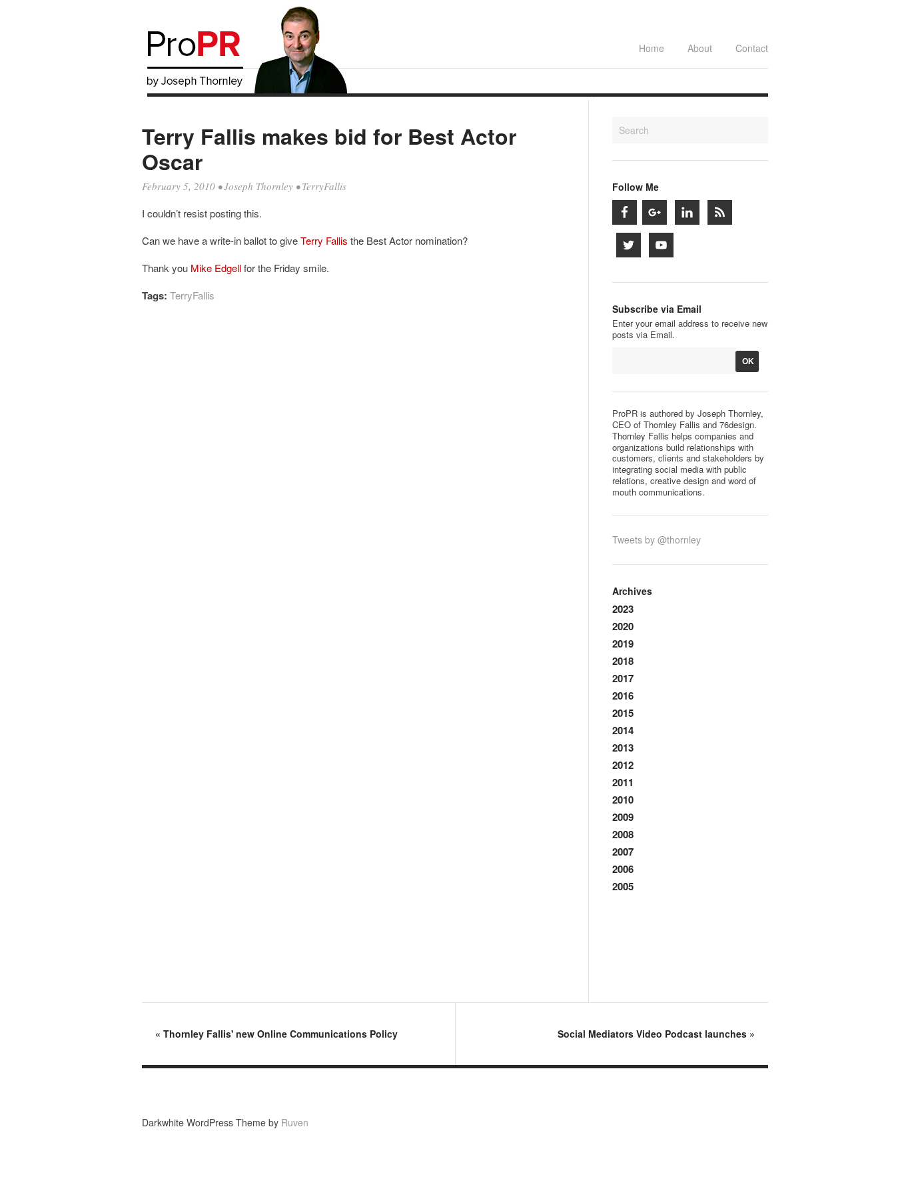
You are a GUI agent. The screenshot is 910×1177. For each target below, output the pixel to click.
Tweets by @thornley (656, 539)
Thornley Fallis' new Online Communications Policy (276, 1033)
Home (651, 48)
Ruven (294, 1122)
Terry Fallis (324, 240)
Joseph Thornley (258, 186)
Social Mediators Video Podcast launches (656, 1033)
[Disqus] (354, 494)
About (699, 48)
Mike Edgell (216, 268)
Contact (751, 48)
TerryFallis (324, 186)
